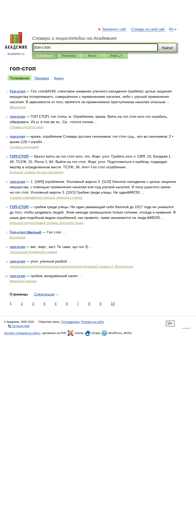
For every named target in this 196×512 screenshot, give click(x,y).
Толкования (44, 55)
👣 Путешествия (19, 325)
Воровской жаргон (23, 281)
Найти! (167, 48)
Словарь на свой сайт (148, 29)
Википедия (18, 107)
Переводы (68, 55)
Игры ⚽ (116, 55)
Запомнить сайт (114, 29)
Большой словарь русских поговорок (37, 172)
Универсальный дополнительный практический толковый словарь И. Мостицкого (71, 266)
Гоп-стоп (17, 91)
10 (113, 304)
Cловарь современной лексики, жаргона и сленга (46, 197)
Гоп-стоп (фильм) (25, 232)
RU (171, 29)
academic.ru (15, 54)
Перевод (41, 78)
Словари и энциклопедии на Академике (74, 38)
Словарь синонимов (24, 147)
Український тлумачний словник (33, 252)
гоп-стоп (17, 116)
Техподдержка (70, 321)
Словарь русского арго (27, 127)
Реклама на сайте (92, 321)
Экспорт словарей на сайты (22, 333)
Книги (92, 55)
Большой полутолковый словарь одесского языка (46, 223)
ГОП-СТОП (19, 156)
